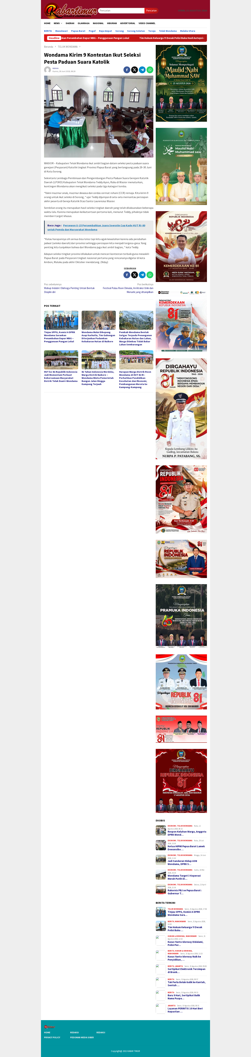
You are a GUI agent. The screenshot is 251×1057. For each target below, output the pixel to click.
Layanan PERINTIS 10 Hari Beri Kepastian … (185, 1010)
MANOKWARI (180, 921)
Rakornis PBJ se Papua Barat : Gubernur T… (185, 892)
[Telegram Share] (142, 69)
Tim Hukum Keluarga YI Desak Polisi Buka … (185, 929)
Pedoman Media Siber (82, 1037)
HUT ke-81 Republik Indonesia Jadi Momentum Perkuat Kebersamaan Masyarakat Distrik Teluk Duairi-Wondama (61, 376)
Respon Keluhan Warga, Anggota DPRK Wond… (187, 833)
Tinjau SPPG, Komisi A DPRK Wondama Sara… (184, 913)
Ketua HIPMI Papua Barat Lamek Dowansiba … (186, 848)
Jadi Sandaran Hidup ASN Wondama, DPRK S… (182, 862)
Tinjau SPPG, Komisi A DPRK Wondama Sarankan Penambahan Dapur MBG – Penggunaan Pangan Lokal (59, 337)
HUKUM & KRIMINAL (176, 936)
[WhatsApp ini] (150, 69)
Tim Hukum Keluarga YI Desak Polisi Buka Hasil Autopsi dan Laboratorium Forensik (137, 38)
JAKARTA (179, 966)
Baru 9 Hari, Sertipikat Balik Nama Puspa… (184, 997)
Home (47, 1032)
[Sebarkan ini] (126, 69)
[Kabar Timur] (71, 10)
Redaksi (74, 1032)
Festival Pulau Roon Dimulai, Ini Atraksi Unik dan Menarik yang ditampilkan (128, 288)
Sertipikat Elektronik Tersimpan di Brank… (186, 971)
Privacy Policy (52, 1037)
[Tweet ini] (134, 69)
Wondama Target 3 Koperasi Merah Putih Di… (184, 877)
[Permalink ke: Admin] (47, 69)
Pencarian (151, 10)
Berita (171, 921)
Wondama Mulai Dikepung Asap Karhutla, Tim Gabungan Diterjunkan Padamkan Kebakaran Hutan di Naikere (98, 337)
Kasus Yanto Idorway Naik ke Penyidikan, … (184, 958)
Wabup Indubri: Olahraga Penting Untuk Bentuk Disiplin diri (69, 288)
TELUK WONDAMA (184, 826)
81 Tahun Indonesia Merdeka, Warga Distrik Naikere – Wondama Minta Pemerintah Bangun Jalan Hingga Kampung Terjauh (98, 378)
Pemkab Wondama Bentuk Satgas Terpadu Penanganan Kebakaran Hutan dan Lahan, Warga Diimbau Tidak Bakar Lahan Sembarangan (135, 338)
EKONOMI (172, 826)
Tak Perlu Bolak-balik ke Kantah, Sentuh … (187, 984)
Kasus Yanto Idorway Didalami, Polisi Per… (185, 943)
